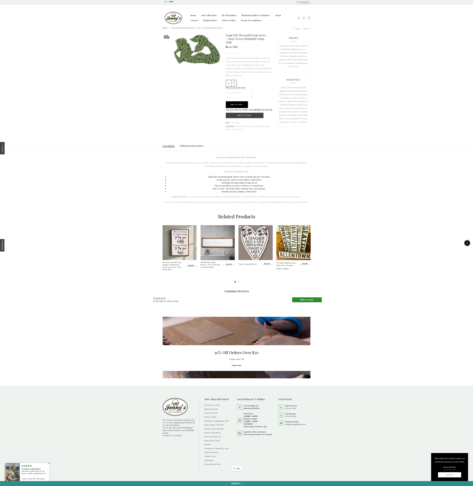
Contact (194, 20)
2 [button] (238, 282)
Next (306, 29)
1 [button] (235, 282)
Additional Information (191, 145)
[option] (166, 36)
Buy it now (244, 115)
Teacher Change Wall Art (247, 264)
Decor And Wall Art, (244, 126)
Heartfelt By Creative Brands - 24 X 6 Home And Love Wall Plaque (210, 264)
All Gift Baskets (229, 15)
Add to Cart (237, 104)
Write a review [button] (307, 299)
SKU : (228, 123)
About (278, 15)
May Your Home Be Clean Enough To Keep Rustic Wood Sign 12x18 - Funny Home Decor (172, 266)
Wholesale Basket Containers (255, 15)
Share (2, 149)
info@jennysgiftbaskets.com (295, 424)
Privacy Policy (229, 20)
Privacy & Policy (449, 467)
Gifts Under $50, (258, 126)
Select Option (282, 268)
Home (193, 15)
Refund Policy (210, 20)
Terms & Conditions (251, 20)
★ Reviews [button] (2, 245)
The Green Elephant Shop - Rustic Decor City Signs (286, 264)
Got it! (449, 475)
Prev (298, 29)
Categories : (230, 126)
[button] (236, 483)
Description (169, 145)
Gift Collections (209, 15)
